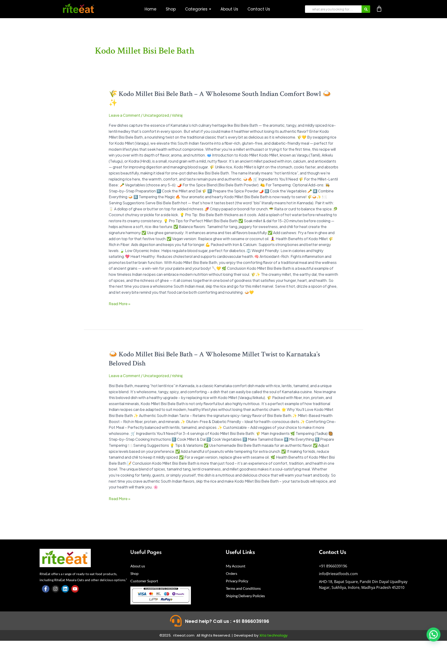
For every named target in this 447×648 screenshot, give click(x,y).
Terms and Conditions (243, 588)
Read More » (119, 303)
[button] (198, 9)
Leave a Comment (124, 115)
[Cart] (379, 9)
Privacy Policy (237, 581)
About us (137, 566)
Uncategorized (156, 115)
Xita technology (273, 635)
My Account (235, 566)
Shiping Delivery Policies (245, 595)
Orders (231, 573)
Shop (134, 573)
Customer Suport (144, 581)
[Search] (366, 9)
